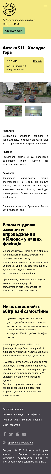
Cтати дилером (13, 30)
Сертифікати (33, 414)
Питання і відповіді (13, 414)
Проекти (37, 60)
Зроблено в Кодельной (20, 442)
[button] (48, 92)
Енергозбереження (13, 409)
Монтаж (26, 419)
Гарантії (37, 419)
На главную (9, 9)
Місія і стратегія (11, 424)
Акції (17, 419)
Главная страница (13, 206)
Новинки (7, 419)
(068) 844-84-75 (11, 23)
